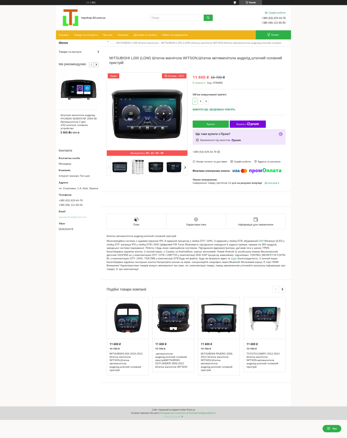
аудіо (234, 258)
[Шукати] (208, 18)
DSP (261, 240)
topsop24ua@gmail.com (73, 217)
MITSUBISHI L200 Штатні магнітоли (137, 42)
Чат (334, 428)
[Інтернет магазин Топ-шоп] (70, 17)
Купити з (241, 124)
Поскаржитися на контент (173, 413)
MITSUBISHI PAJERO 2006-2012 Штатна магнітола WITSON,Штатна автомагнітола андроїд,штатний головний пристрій (217, 362)
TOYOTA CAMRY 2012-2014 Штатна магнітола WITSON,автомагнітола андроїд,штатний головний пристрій (263, 360)
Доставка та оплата (145, 34)
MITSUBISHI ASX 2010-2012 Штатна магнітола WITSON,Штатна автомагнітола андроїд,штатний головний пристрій (126, 362)
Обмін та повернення (175, 34)
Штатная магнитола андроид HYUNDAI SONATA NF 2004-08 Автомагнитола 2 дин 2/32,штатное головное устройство (79, 122)
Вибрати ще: (214, 109)
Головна (63, 34)
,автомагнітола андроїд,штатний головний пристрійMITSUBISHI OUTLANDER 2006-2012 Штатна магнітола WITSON (171, 360)
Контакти (123, 34)
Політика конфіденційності (202, 413)
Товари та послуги (85, 34)
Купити (211, 124)
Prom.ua (191, 410)
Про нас (107, 34)
